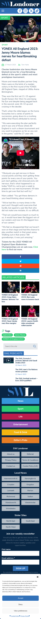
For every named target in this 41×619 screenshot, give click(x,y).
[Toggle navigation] (3, 11)
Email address (8, 558)
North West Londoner (10, 527)
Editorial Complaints (30, 455)
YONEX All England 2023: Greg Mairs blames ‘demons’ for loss (10, 298)
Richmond (11, 496)
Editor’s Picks (20, 440)
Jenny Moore (20, 335)
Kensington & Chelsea (30, 479)
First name (6, 549)
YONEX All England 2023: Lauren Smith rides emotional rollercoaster (29, 322)
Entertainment (20, 424)
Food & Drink (20, 432)
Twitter (31, 10)
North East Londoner (10, 521)
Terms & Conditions (30, 460)
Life (20, 416)
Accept (20, 598)
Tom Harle (25, 65)
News (20, 400)
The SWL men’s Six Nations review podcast (26, 370)
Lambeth (10, 490)
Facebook (19, 10)
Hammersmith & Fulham (10, 479)
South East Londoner (30, 521)
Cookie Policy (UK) (30, 466)
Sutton (30, 496)
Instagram (25, 10)
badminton (7, 335)
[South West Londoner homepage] (20, 4)
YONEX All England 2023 (13, 339)
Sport (4, 17)
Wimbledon (10, 508)
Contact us (10, 466)
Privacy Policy (24, 616)
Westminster (30, 502)
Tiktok (37, 10)
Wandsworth (10, 502)
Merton (30, 490)
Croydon (10, 484)
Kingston (30, 484)
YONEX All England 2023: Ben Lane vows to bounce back (30, 297)
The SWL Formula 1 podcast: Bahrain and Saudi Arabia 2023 (26, 360)
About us (10, 454)
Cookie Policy (15, 616)
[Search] (35, 346)
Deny (20, 604)
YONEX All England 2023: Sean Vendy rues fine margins (10, 321)
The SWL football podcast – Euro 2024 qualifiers (26, 379)
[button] (37, 577)
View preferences (20, 611)
